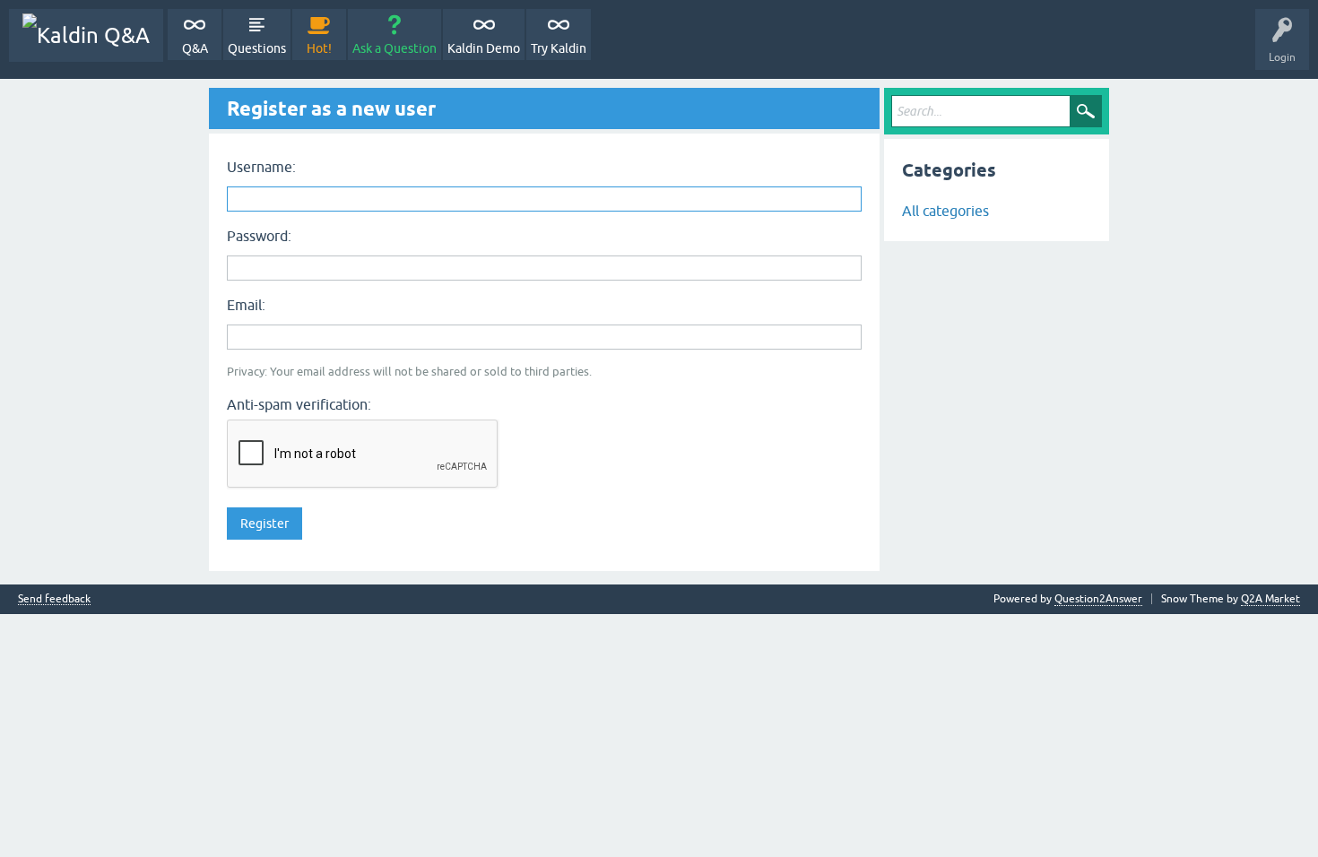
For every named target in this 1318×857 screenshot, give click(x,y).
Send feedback (54, 599)
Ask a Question (394, 48)
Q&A (195, 48)
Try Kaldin (558, 48)
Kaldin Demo (483, 48)
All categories (945, 211)
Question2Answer (1098, 599)
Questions (257, 48)
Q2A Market (1270, 599)
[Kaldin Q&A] (86, 35)
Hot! (319, 48)
